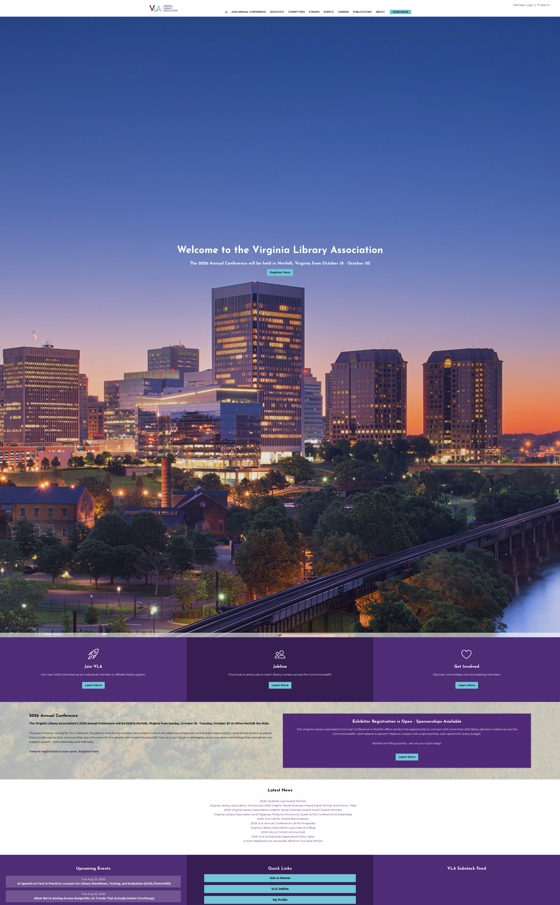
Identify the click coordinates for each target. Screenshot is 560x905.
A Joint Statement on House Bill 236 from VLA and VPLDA (283, 841)
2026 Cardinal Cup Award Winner (283, 801)
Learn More (93, 685)
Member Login (523, 5)
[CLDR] (163, 8)
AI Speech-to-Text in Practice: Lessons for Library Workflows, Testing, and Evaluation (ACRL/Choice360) (94, 883)
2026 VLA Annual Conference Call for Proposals (283, 823)
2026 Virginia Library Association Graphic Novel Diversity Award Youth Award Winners (283, 810)
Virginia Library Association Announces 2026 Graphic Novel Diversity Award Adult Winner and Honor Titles (283, 805)
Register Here (280, 272)
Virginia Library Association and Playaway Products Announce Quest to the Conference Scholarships (283, 814)
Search (545, 5)
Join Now (400, 12)
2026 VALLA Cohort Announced (283, 832)
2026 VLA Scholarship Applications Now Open (283, 836)
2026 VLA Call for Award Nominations (283, 818)
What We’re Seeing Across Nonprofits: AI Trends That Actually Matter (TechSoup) (94, 898)
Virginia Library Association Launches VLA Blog (283, 827)
